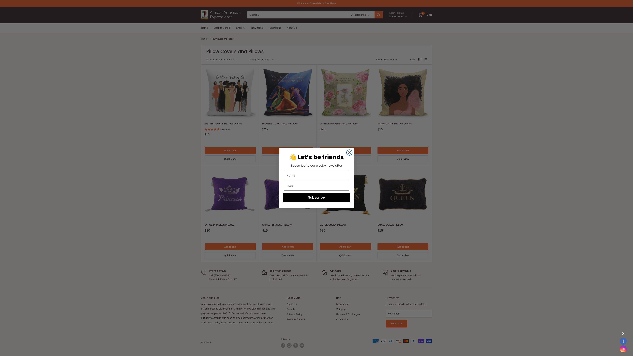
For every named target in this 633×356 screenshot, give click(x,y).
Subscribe (316, 197)
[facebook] (623, 341)
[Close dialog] (349, 152)
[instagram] (623, 348)
